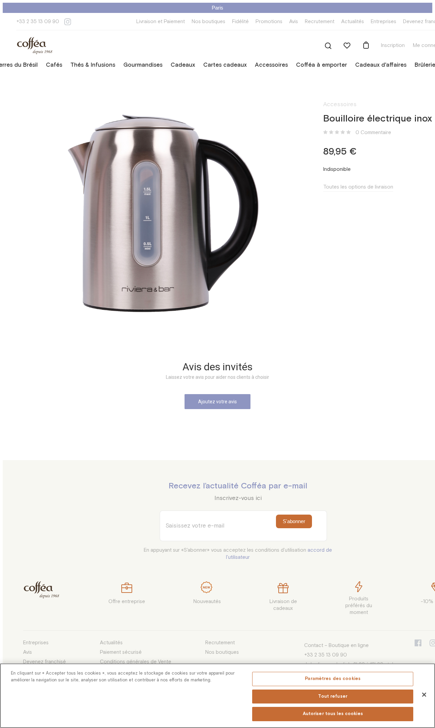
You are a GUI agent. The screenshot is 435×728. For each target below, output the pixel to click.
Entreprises (383, 21)
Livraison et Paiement (160, 21)
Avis (293, 21)
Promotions (269, 21)
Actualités (352, 21)
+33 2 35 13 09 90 (37, 21)
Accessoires (271, 65)
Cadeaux (183, 65)
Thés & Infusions (92, 65)
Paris (217, 8)
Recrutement (319, 21)
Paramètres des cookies (333, 679)
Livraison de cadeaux (283, 605)
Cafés (54, 65)
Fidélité (240, 21)
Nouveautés (207, 601)
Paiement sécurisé (121, 652)
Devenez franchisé (44, 662)
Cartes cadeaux (225, 65)
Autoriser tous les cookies (333, 714)
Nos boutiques (208, 21)
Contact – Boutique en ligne (336, 645)
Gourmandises (142, 65)
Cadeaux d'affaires (380, 65)
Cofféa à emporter (321, 65)
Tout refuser (332, 696)
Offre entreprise (126, 601)
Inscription (393, 45)
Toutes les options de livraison (358, 187)
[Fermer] (424, 694)
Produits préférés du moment (358, 606)
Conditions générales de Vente (135, 662)
